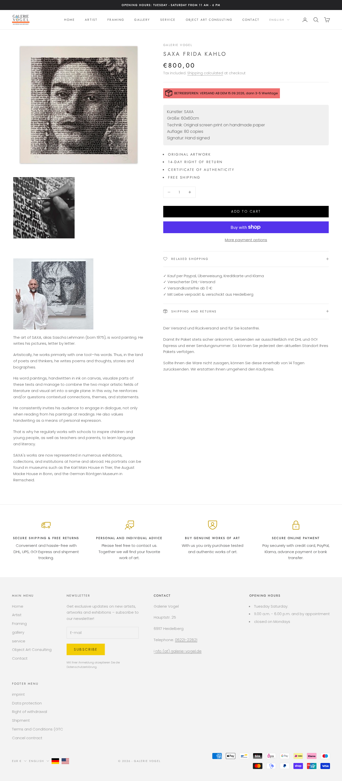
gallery (142, 20)
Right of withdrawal (29, 711)
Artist (91, 20)
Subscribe (86, 649)
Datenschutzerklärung (82, 667)
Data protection (27, 703)
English (276, 20)
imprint (18, 694)
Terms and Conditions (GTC (37, 729)
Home (69, 20)
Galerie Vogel (177, 45)
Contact (250, 20)
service (168, 20)
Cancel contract (27, 737)
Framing (115, 20)
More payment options (246, 239)
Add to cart (246, 211)
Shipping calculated (205, 72)
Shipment (21, 720)
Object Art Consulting (209, 20)
